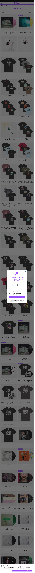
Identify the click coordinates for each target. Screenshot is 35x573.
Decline (27, 570)
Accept (17, 570)
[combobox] (10, 291)
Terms (21, 301)
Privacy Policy (30, 568)
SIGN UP (17, 297)
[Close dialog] (26, 271)
